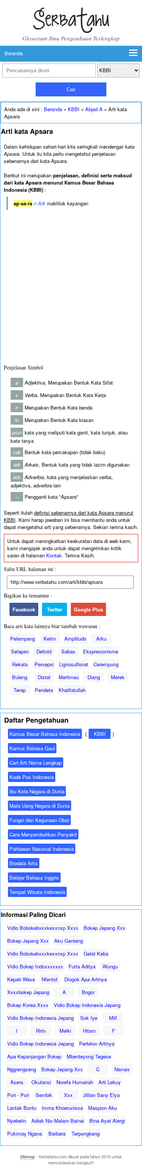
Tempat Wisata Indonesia (37, 891)
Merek (118, 677)
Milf (113, 1017)
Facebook (23, 609)
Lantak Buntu (21, 1107)
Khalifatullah (72, 690)
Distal (44, 677)
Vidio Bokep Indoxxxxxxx (35, 966)
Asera (16, 1082)
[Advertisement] (71, 285)
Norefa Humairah (74, 1082)
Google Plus (88, 609)
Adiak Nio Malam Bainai (57, 1120)
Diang (93, 677)
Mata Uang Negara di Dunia (39, 805)
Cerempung (106, 664)
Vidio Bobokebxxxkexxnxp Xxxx (42, 927)
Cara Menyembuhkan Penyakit (43, 834)
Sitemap (27, 1156)
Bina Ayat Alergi (107, 1120)
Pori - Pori (18, 1095)
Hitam (89, 1030)
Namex (122, 1069)
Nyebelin (16, 1120)
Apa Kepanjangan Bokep (34, 1056)
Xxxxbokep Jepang (28, 992)
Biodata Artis (23, 863)
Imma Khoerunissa (62, 1107)
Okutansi (41, 1082)
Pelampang (22, 638)
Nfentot (50, 979)
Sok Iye (88, 1017)
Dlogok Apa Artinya (85, 979)
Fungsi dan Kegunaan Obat (39, 820)
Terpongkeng (86, 1133)
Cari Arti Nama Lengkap (35, 762)
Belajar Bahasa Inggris (34, 877)
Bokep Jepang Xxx (104, 927)
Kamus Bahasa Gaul (32, 748)
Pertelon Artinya (96, 1043)
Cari (71, 89)
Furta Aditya (82, 966)
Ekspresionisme (100, 651)
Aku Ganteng (68, 940)
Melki (65, 1030)
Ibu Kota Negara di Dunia (36, 791)
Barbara (57, 1133)
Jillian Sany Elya (101, 1095)
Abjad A (94, 109)
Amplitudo (75, 638)
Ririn (41, 1030)
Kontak (54, 555)
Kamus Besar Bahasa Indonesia (44, 733)
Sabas (68, 651)
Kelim (50, 638)
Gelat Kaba (96, 953)
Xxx (68, 1095)
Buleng (19, 677)
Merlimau (69, 677)
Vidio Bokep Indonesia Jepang (87, 1005)
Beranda (14, 53)
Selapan (20, 651)
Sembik (44, 1095)
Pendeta (44, 690)
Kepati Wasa (21, 979)
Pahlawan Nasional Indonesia (41, 848)
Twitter (54, 609)
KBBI (74, 109)
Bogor (88, 992)
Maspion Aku (102, 1107)
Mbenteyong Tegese (89, 1056)
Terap (20, 690)
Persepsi (44, 664)
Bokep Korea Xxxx (27, 1005)
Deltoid (43, 651)
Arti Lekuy (109, 1082)
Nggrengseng (21, 1069)
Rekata (20, 664)
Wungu (110, 966)
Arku (101, 638)
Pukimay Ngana (24, 1133)
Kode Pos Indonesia (31, 776)
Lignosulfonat (73, 664)
